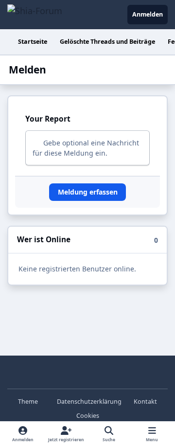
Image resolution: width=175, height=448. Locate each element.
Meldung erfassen (88, 192)
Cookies (87, 416)
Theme (28, 401)
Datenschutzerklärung (89, 401)
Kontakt (145, 401)
